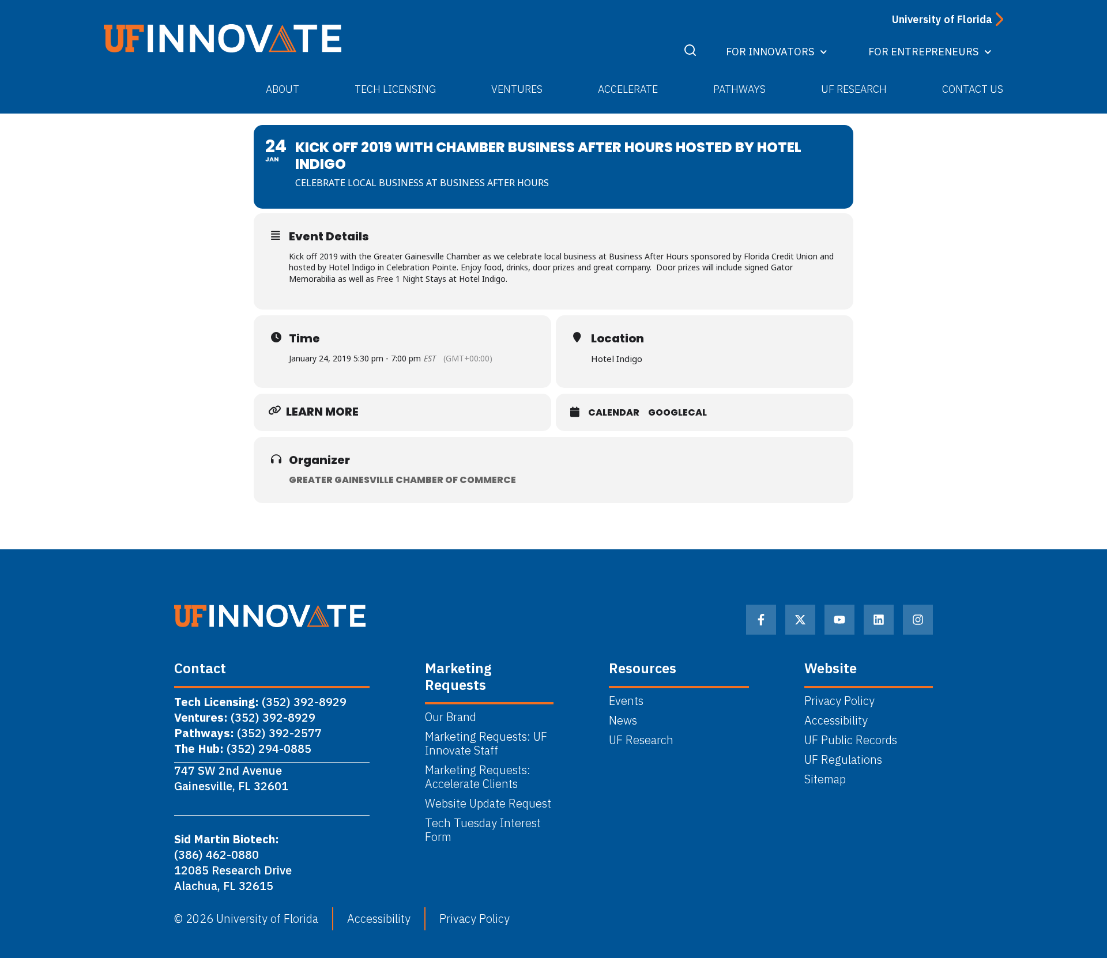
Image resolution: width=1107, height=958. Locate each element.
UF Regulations (843, 760)
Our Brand (450, 717)
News (623, 720)
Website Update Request (488, 803)
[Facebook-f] (761, 620)
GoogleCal (677, 412)
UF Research (854, 89)
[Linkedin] (879, 620)
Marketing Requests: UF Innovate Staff (486, 743)
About (282, 89)
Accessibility (836, 720)
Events (626, 701)
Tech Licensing (395, 89)
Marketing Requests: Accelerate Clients (477, 777)
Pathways (739, 89)
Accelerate (628, 89)
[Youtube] (839, 620)
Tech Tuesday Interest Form (483, 830)
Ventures (517, 89)
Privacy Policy (839, 701)
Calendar (613, 412)
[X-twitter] (800, 620)
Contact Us (972, 89)
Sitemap (825, 779)
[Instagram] (918, 620)
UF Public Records (850, 740)
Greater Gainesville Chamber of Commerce (402, 479)
